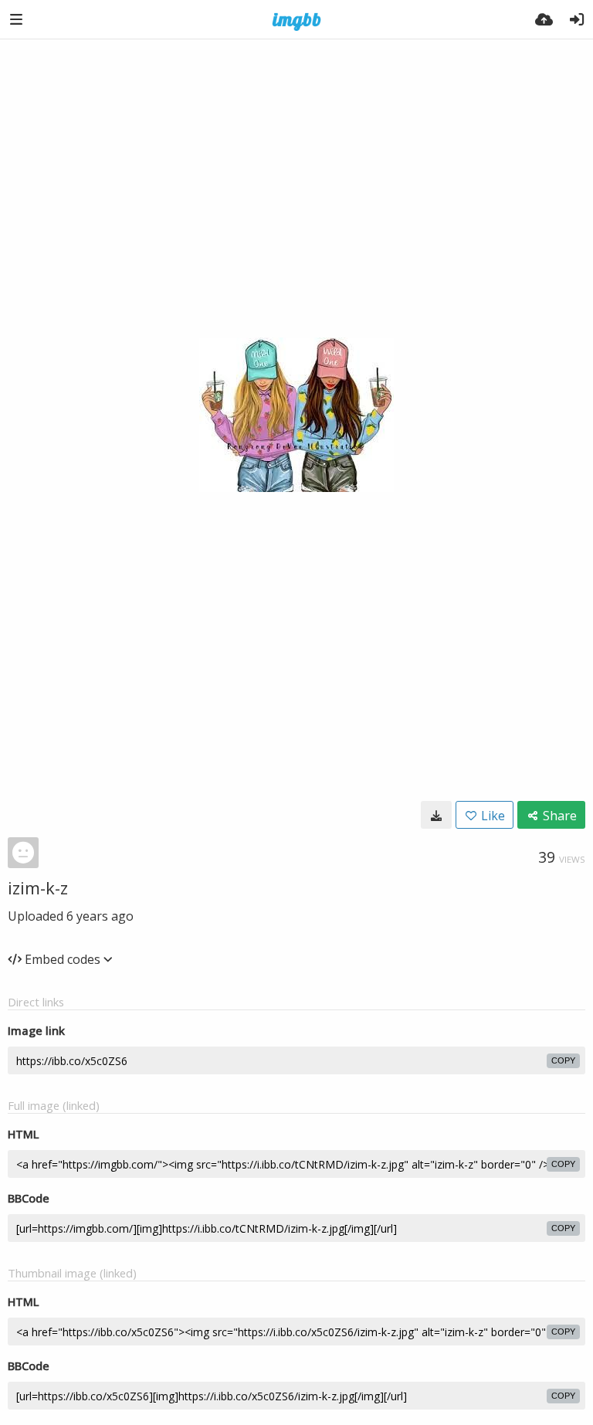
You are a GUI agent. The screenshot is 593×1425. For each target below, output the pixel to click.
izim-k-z (38, 887)
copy (563, 1060)
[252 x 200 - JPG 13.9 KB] (436, 815)
